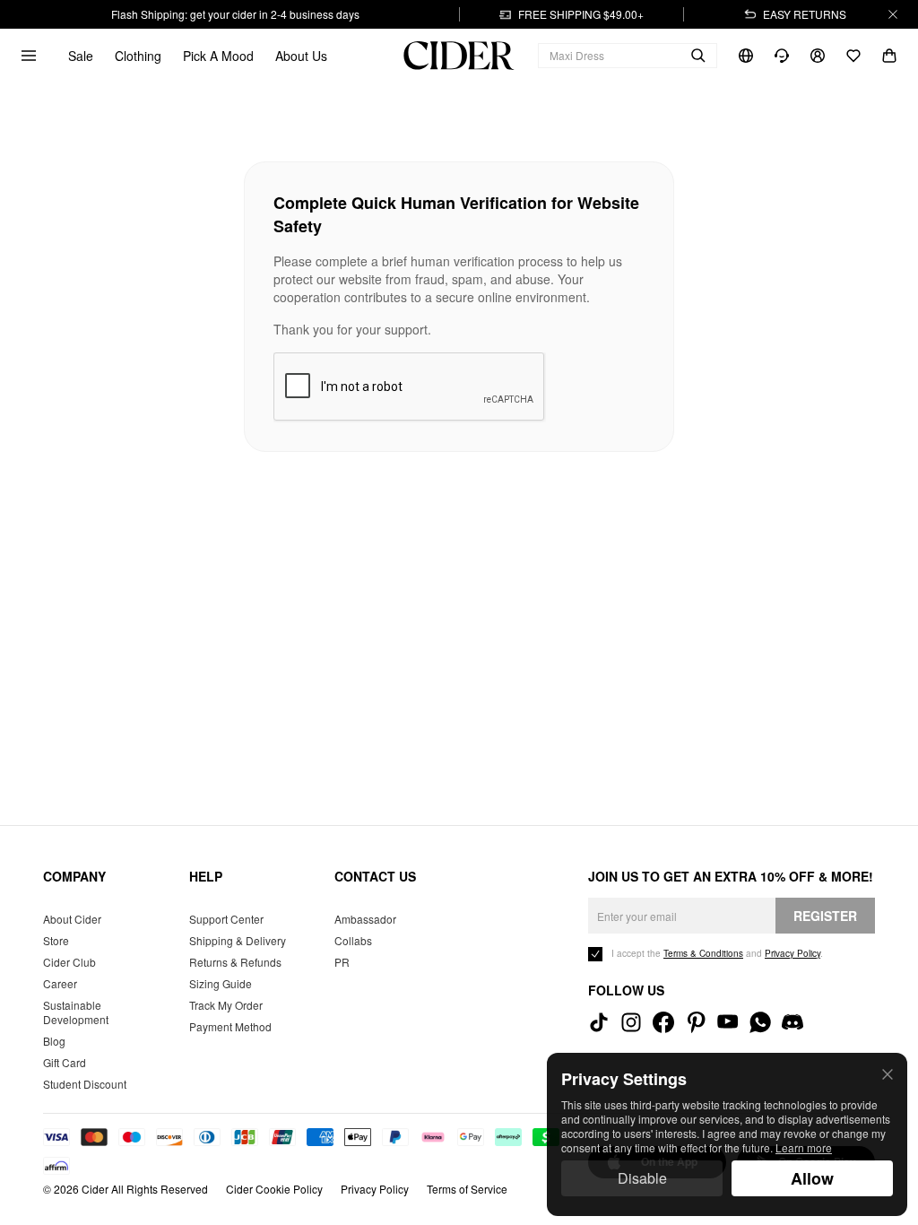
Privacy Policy (375, 1188)
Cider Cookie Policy (274, 1188)
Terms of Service (467, 1188)
